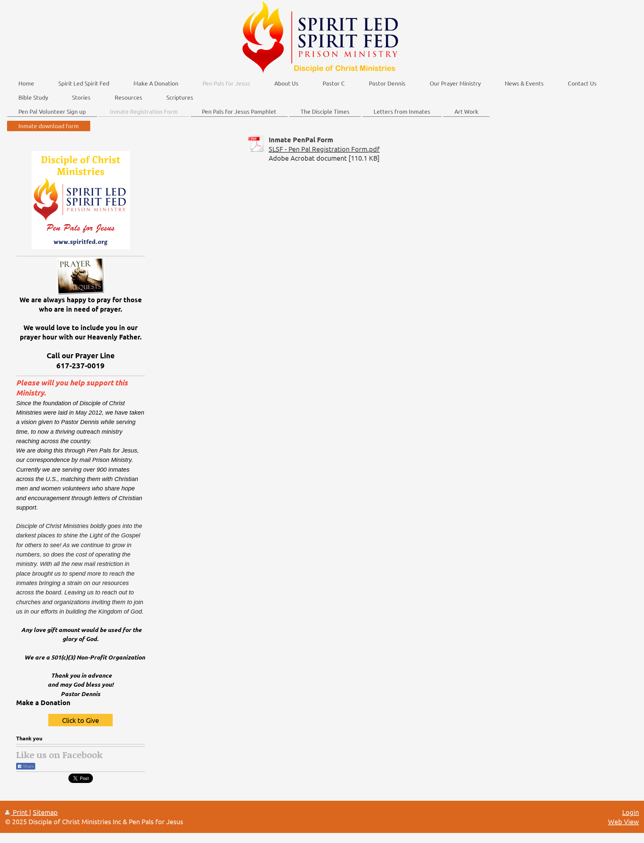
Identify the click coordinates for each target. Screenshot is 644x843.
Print (20, 812)
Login (630, 812)
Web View (623, 821)
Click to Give (80, 720)
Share (28, 766)
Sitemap (45, 812)
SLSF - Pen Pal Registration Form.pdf (324, 149)
